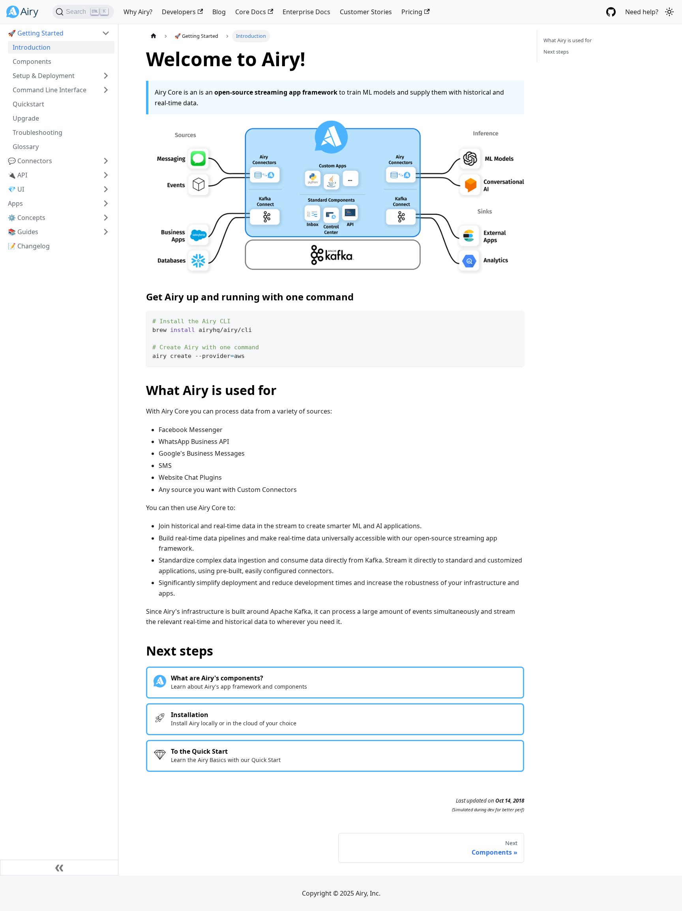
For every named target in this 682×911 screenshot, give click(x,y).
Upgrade (26, 118)
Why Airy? (138, 11)
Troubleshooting (37, 132)
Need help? (641, 11)
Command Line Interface (49, 90)
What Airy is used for (567, 40)
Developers (179, 11)
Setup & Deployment (44, 75)
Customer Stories (366, 11)
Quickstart (28, 104)
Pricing (411, 11)
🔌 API (17, 175)
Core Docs (250, 11)
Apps (15, 203)
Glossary (26, 146)
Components (32, 61)
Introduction (32, 47)
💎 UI (16, 189)
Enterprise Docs (306, 11)
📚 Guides (23, 231)
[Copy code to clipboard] (514, 320)
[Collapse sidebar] (59, 868)
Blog (219, 11)
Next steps (556, 51)
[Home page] (153, 36)
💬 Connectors (30, 160)
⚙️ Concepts (26, 217)
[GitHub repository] (610, 12)
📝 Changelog (29, 246)
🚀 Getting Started (36, 33)
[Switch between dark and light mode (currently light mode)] (669, 12)
